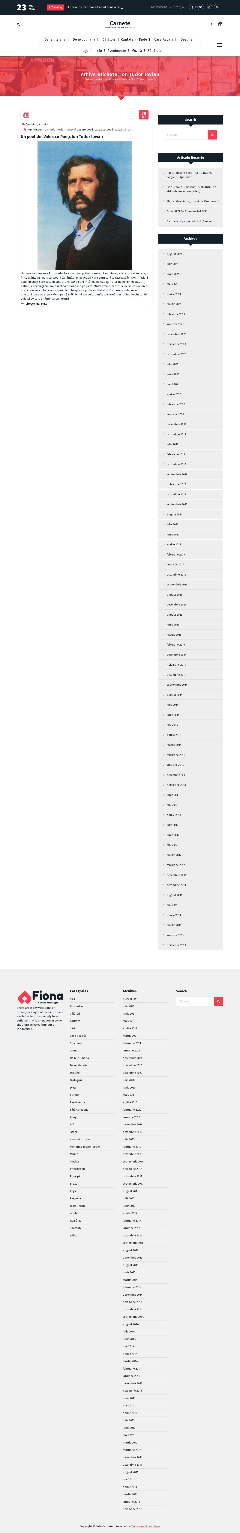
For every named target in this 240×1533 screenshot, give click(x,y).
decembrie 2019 (176, 424)
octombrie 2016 (176, 574)
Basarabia (76, 1006)
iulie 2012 (172, 825)
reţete (74, 1213)
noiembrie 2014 (176, 664)
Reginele (75, 1198)
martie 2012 (174, 855)
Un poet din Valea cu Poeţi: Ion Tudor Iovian (62, 136)
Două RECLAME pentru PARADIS (187, 211)
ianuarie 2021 (175, 324)
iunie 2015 (173, 624)
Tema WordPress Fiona (145, 1526)
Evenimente (117, 51)
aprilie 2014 (174, 735)
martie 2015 (174, 634)
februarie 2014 (176, 755)
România (76, 1220)
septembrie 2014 (177, 684)
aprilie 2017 (174, 544)
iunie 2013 (173, 795)
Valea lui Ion (123, 129)
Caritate (127, 39)
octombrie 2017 (176, 494)
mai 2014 (172, 724)
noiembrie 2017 (176, 484)
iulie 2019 (172, 444)
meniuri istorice (80, 1139)
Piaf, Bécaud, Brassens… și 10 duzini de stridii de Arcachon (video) (191, 189)
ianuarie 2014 (175, 764)
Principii (75, 1176)
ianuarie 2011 (175, 935)
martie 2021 (174, 304)
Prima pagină (93, 79)
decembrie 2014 (177, 654)
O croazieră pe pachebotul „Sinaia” (189, 221)
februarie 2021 (176, 314)
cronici (43, 124)
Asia (72, 999)
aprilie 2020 (174, 394)
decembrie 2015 (176, 604)
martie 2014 (174, 744)
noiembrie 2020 (176, 344)
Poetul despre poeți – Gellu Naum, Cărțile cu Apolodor (189, 175)
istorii (73, 1132)
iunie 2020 (173, 374)
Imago (83, 51)
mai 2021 (172, 284)
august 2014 (175, 694)
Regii (73, 1191)
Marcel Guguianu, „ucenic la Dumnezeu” (193, 201)
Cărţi (73, 1028)
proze (73, 1183)
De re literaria (54, 39)
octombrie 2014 (176, 674)
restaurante (78, 1206)
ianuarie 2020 (175, 414)
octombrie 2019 (176, 434)
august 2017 (174, 514)
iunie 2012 (173, 835)
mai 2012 (172, 845)
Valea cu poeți (104, 129)
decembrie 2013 (176, 775)
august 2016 (174, 594)
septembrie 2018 (177, 474)
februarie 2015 (176, 644)
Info (99, 51)
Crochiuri (31, 124)
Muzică (137, 51)
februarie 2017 (176, 554)
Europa (75, 1095)
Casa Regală (163, 39)
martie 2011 (174, 925)
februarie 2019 (176, 454)
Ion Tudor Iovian (54, 129)
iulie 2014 (173, 704)
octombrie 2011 (176, 885)
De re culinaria (84, 39)
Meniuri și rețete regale (85, 1146)
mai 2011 (172, 905)
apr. (144, 114)
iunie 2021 (173, 274)
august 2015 (174, 614)
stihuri (74, 1235)
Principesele (78, 1169)
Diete (143, 39)
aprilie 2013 (174, 815)
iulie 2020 (172, 364)
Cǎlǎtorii (109, 39)
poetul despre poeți (80, 129)
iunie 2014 (173, 715)
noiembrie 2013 (176, 785)
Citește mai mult (36, 303)
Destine (186, 39)
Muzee (74, 1154)
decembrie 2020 (176, 334)
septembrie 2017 (177, 504)
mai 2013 (172, 805)
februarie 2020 (176, 404)
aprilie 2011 (174, 915)
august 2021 (174, 254)
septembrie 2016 (177, 584)
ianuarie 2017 (175, 564)
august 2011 (174, 895)
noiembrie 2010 (176, 945)
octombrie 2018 (176, 464)
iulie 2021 (172, 264)
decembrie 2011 (176, 875)
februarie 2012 (176, 865)
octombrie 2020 (176, 354)
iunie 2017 (173, 534)
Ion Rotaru (34, 129)
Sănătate (155, 51)
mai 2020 (172, 384)
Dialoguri (76, 1080)
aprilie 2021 (174, 294)
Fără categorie (79, 1109)
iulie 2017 (172, 524)
